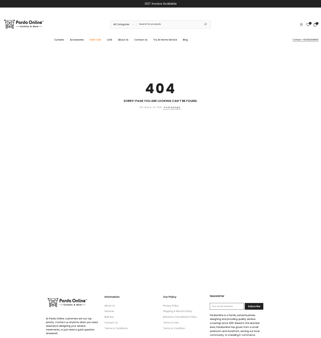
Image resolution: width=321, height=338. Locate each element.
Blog (185, 39)
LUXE (109, 39)
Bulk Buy (109, 317)
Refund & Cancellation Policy (180, 317)
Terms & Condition (174, 328)
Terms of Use (171, 322)
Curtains (59, 39)
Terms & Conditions (116, 328)
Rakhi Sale (95, 39)
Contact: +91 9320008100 (305, 39)
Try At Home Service (165, 39)
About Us (123, 39)
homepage (172, 107)
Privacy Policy (171, 305)
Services (109, 311)
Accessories (77, 39)
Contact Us (140, 39)
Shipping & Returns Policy (177, 311)
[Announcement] (160, 3)
